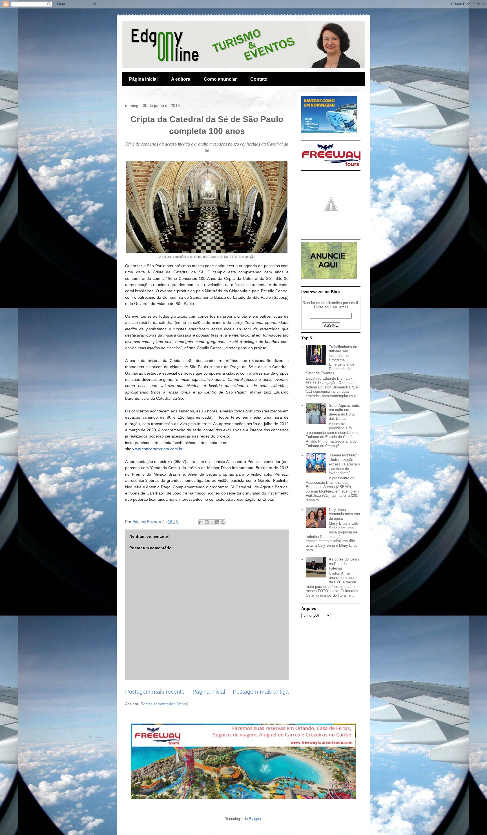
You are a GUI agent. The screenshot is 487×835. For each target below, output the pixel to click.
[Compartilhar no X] (212, 522)
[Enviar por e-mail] (201, 522)
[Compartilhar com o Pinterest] (222, 522)
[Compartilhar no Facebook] (217, 522)
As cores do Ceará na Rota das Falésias (344, 563)
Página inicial (143, 79)
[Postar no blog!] (206, 522)
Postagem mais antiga (261, 692)
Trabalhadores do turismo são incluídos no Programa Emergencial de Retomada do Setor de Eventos (331, 360)
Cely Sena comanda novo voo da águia (344, 513)
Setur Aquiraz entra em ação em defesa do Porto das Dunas (344, 412)
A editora (180, 79)
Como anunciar (220, 79)
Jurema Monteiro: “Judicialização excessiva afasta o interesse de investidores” (344, 464)
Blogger (255, 819)
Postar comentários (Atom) (165, 704)
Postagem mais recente (155, 692)
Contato (258, 79)
